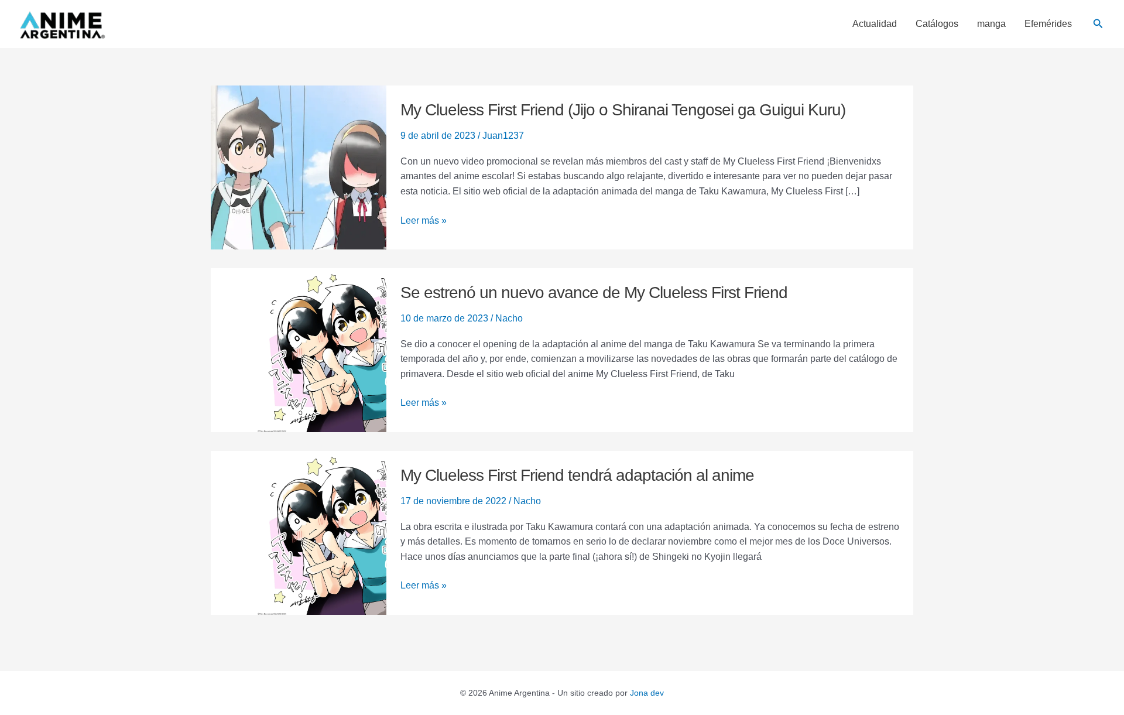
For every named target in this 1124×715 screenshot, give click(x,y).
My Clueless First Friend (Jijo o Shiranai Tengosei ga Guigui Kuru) (622, 110)
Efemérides (1048, 24)
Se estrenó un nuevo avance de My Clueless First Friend (593, 292)
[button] (1098, 24)
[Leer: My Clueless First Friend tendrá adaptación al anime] (298, 532)
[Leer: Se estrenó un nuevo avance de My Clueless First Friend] (298, 349)
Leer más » (423, 220)
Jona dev (647, 692)
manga (991, 24)
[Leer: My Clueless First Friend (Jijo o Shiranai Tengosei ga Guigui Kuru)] (298, 167)
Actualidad (874, 24)
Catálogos (937, 24)
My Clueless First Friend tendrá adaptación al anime (577, 475)
